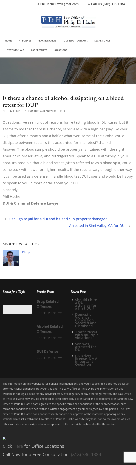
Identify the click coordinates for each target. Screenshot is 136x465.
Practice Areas (47, 40)
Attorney (25, 40)
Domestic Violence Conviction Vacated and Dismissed (86, 320)
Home (8, 40)
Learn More (46, 312)
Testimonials (15, 50)
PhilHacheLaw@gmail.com (59, 4)
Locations (60, 50)
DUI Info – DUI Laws (76, 40)
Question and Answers (42, 110)
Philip (16, 110)
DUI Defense (47, 351)
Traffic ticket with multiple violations (86, 335)
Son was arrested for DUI (85, 347)
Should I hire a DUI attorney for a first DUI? (86, 304)
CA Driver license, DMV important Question (86, 360)
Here (18, 446)
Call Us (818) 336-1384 (108, 4)
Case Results (39, 50)
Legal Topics (102, 40)
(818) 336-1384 (86, 454)
